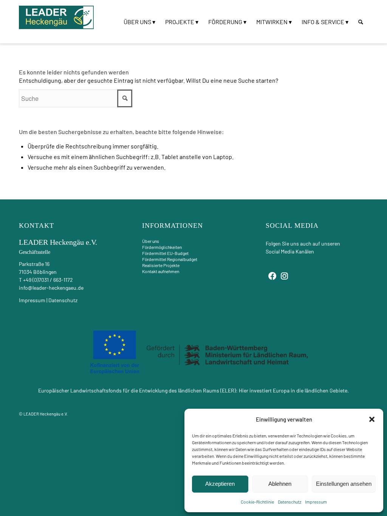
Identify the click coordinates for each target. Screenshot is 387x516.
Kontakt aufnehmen (160, 271)
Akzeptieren (220, 483)
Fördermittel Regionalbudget (169, 259)
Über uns (150, 241)
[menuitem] (139, 21)
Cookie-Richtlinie (257, 501)
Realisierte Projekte (161, 265)
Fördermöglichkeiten (162, 247)
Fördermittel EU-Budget (165, 253)
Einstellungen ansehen (344, 483)
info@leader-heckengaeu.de (51, 287)
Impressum (316, 501)
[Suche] (360, 21)
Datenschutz (289, 501)
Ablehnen (279, 483)
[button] (372, 419)
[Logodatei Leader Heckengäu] (56, 17)
